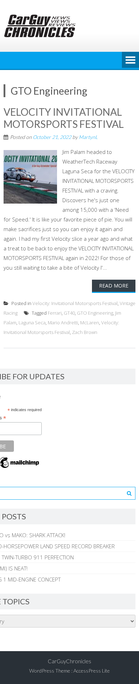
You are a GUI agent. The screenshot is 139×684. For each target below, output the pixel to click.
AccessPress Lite (91, 671)
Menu (130, 60)
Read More (113, 285)
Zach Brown (84, 332)
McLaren (89, 322)
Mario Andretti (63, 322)
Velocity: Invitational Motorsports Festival (75, 303)
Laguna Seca (32, 322)
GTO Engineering (95, 313)
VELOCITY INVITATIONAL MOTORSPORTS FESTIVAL (64, 118)
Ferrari (55, 313)
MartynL (88, 137)
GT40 (69, 313)
